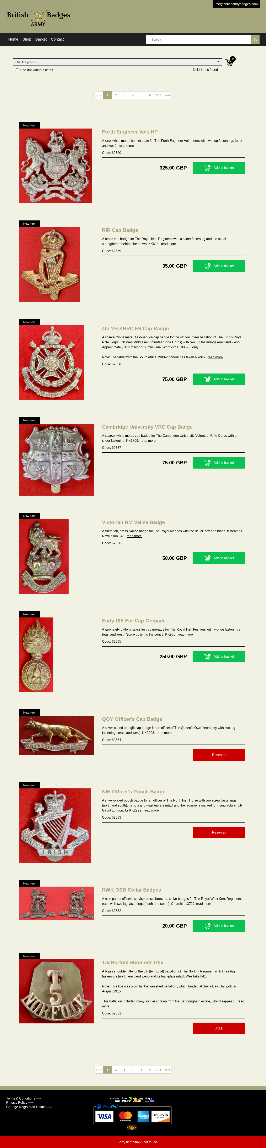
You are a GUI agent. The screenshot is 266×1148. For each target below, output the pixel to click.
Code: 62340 (111, 153)
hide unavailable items (36, 70)
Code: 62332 (111, 911)
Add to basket (224, 167)
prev (99, 95)
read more (126, 145)
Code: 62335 (111, 641)
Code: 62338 (111, 364)
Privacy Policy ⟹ (19, 1102)
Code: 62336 (111, 543)
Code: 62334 (111, 740)
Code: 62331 (111, 1013)
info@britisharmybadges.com (236, 4)
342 (158, 95)
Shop (26, 39)
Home (13, 39)
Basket (41, 39)
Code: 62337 (111, 447)
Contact (57, 39)
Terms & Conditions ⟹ (23, 1098)
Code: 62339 (111, 251)
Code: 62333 (111, 817)
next (167, 95)
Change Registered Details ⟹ (29, 1107)
